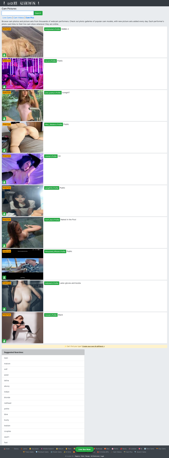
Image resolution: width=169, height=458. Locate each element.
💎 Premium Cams (42, 452)
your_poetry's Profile (53, 93)
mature (7, 363)
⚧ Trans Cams (28, 452)
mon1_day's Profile (52, 220)
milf (5, 369)
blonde (7, 397)
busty (6, 420)
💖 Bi (140, 449)
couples (7, 431)
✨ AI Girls (67, 452)
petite (6, 408)
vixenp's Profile (51, 156)
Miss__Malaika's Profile (53, 124)
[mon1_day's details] (4, 245)
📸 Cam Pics (128, 452)
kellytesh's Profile (51, 283)
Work (82, 456)
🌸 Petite (115, 449)
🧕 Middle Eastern (47, 449)
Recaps (87, 456)
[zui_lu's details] (4, 87)
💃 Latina (24, 449)
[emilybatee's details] (4, 55)
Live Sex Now (85, 449)
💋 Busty (123, 449)
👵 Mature (59, 449)
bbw (6, 414)
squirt (6, 437)
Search (38, 13)
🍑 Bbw (107, 449)
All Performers (95, 456)
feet (6, 442)
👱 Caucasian (34, 449)
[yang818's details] (4, 214)
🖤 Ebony (15, 449)
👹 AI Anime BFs (103, 452)
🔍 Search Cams (140, 452)
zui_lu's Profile (50, 61)
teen (6, 358)
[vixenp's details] (4, 182)
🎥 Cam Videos (116, 452)
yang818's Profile (51, 188)
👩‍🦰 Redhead (97, 449)
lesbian (7, 425)
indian (6, 392)
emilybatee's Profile (52, 29)
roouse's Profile (51, 315)
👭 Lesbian (132, 449)
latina (6, 380)
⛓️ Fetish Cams (56, 452)
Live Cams (7, 17)
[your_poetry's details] (4, 118)
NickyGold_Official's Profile (55, 251)
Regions (77, 456)
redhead (7, 403)
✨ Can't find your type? (84, 346)
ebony (7, 386)
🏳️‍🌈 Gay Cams (161, 449)
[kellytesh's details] (4, 309)
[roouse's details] (4, 341)
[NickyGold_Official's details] (4, 277)
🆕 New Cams (149, 449)
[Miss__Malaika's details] (4, 150)
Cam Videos (18, 17)
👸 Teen (68, 449)
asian (6, 375)
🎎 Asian (6, 449)
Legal (102, 456)
